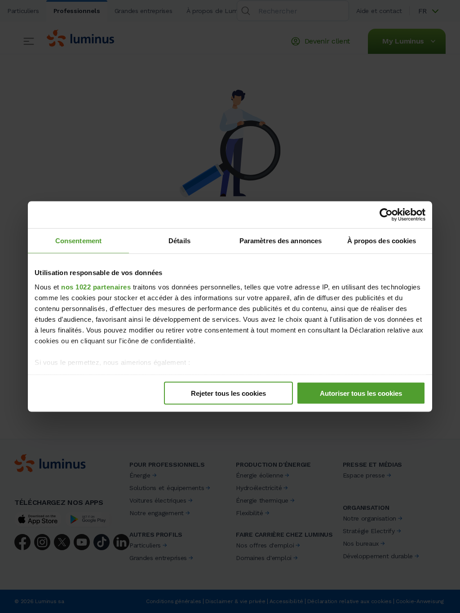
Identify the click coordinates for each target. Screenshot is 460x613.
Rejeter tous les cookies (228, 393)
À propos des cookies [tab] (381, 241)
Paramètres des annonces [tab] (280, 241)
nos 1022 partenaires (96, 286)
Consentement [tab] (78, 241)
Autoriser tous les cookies (361, 393)
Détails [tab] (179, 241)
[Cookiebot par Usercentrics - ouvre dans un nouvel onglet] (386, 215)
